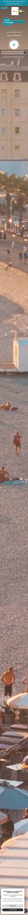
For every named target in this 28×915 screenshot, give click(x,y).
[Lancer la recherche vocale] (14, 44)
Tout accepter (13, 909)
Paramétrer (13, 906)
